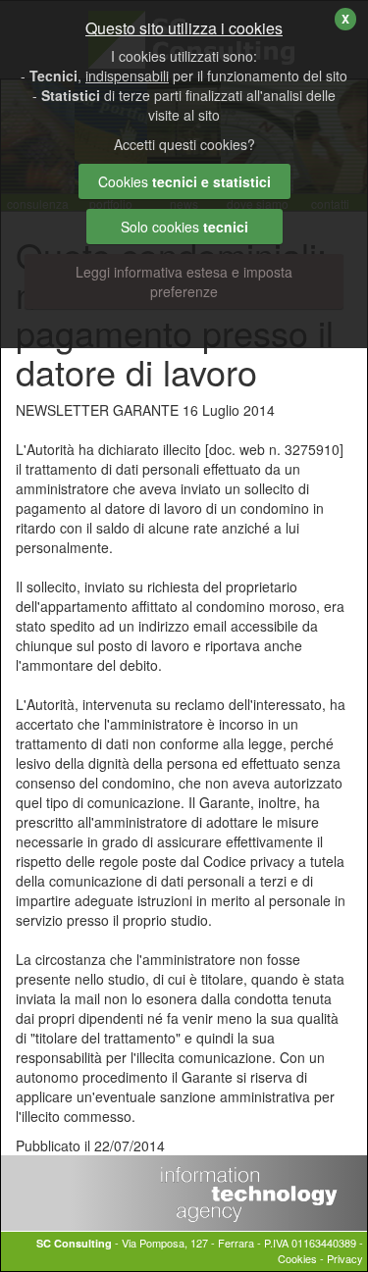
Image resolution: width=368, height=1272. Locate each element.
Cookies (297, 1258)
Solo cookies (184, 226)
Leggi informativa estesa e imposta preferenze (184, 281)
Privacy (345, 1258)
